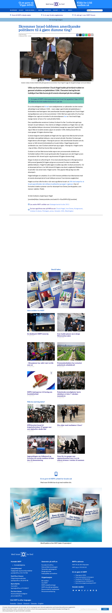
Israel (47, 106)
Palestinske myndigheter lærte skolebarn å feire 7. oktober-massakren (69, 394)
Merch (70, 10)
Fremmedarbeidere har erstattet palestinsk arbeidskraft (69, 364)
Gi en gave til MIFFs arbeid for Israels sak (56, 479)
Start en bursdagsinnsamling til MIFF (85, 583)
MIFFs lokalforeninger (48, 585)
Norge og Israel (46, 571)
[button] (80, 35)
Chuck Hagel (60, 208)
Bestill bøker (56, 270)
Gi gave (21, 10)
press (52, 211)
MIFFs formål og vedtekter (49, 587)
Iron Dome (69, 208)
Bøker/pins (47, 10)
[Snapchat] (93, 590)
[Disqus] (55, 238)
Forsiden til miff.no (47, 565)
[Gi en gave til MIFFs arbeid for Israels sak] (56, 474)
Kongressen (78, 208)
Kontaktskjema (19, 565)
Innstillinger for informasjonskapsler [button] (88, 609)
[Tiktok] (85, 590)
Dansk (19, 603)
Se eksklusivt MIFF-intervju (38, 334)
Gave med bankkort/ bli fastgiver (84, 577)
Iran (65, 116)
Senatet (57, 211)
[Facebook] (73, 590)
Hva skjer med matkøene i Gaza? (69, 425)
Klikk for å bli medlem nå (84, 4)
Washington (69, 211)
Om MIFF (44, 583)
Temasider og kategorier (49, 569)
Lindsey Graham (36, 211)
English (40, 603)
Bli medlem (13, 10)
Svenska (13, 603)
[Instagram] (82, 590)
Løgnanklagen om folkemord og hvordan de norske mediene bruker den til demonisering (40, 458)
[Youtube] (79, 590)
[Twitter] (76, 590)
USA (62, 211)
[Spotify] (90, 590)
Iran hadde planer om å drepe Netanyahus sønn (68, 335)
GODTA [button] (105, 609)
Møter (40, 10)
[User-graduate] (96, 590)
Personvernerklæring (48, 591)
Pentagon (45, 211)
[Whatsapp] (88, 590)
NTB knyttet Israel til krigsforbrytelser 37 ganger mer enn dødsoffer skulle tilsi (39, 427)
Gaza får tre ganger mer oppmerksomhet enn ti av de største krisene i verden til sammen (70, 458)
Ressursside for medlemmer (50, 589)
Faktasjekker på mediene (49, 573)
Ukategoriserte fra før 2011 (59, 204)
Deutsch (26, 603)
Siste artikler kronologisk (49, 567)
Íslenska (34, 603)
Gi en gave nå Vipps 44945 (26, 4)
